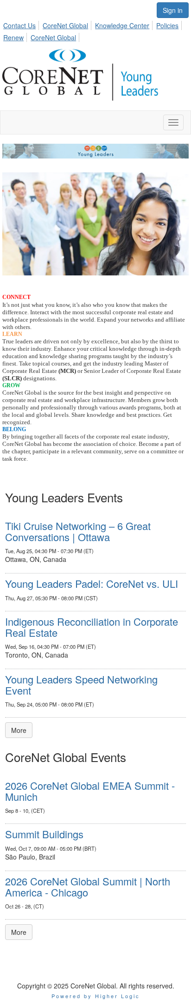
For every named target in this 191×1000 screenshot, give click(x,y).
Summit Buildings (44, 834)
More (18, 730)
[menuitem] (22, 24)
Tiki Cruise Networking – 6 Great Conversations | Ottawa (78, 531)
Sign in (173, 10)
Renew (13, 37)
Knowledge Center (122, 25)
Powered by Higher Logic (95, 996)
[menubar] (95, 30)
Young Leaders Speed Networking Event (81, 684)
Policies (167, 25)
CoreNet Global (65, 25)
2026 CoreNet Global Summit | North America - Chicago (87, 886)
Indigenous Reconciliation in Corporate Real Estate (91, 627)
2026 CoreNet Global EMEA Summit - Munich (90, 791)
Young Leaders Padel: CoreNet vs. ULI (91, 583)
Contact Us (19, 25)
